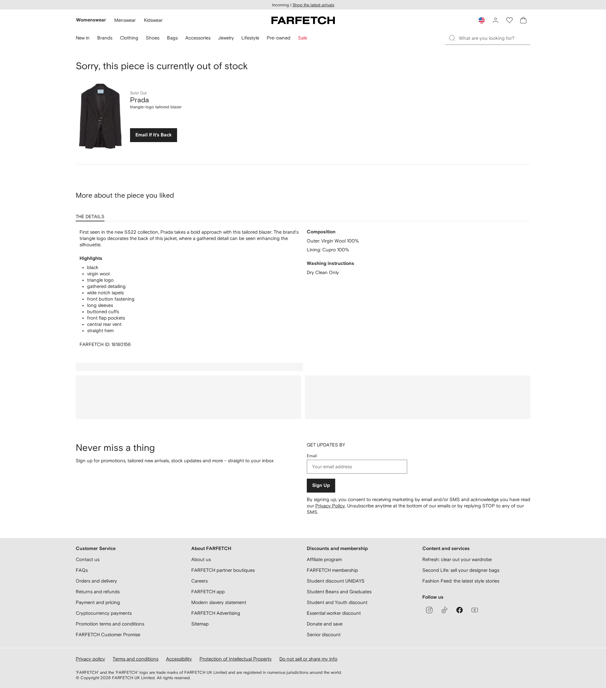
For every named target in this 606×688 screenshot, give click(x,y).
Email (312, 456)
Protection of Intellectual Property (235, 658)
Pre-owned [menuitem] (278, 37)
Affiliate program (324, 559)
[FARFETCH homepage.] (303, 20)
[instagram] (429, 610)
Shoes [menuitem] (152, 37)
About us (201, 559)
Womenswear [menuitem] (91, 20)
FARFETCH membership (332, 570)
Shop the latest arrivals (313, 5)
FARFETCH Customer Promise (108, 634)
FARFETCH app (208, 591)
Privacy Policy (330, 505)
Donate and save (324, 623)
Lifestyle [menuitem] (250, 37)
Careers (199, 580)
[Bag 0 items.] (523, 20)
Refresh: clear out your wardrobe (457, 559)
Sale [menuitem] (302, 37)
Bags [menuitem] (172, 37)
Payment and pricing (98, 602)
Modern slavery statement (218, 602)
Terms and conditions (135, 658)
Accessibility (179, 658)
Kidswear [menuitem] (153, 20)
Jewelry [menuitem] (226, 37)
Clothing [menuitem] (129, 37)
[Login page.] (495, 20)
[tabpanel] (303, 288)
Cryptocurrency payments (104, 613)
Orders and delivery (96, 580)
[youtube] (475, 610)
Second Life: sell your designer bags (460, 570)
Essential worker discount (334, 613)
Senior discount (324, 634)
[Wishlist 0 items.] (509, 20)
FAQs (82, 570)
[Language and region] (482, 20)
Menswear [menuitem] (125, 20)
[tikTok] (444, 610)
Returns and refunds (98, 591)
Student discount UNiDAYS (336, 580)
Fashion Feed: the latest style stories (460, 580)
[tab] (91, 214)
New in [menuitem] (83, 37)
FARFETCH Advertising (215, 613)
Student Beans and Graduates (339, 591)
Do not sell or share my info (308, 658)
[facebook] (459, 610)
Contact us (87, 559)
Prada (139, 99)
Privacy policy (90, 658)
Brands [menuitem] (104, 37)
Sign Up (321, 485)
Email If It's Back (153, 135)
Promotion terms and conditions (110, 623)
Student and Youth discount (337, 602)
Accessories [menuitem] (198, 37)
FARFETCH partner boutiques (223, 570)
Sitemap (200, 623)
